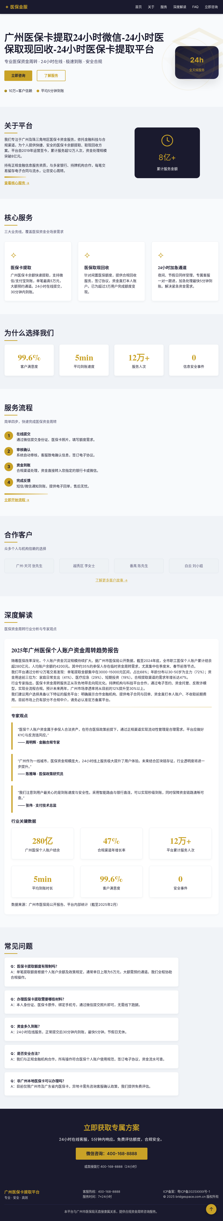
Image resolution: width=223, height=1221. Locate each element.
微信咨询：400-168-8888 (111, 1153)
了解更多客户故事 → (111, 580)
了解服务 (51, 75)
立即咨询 (211, 7)
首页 (138, 7)
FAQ (195, 7)
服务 (163, 7)
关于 (151, 7)
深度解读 (179, 7)
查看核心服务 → (16, 183)
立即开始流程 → (16, 500)
